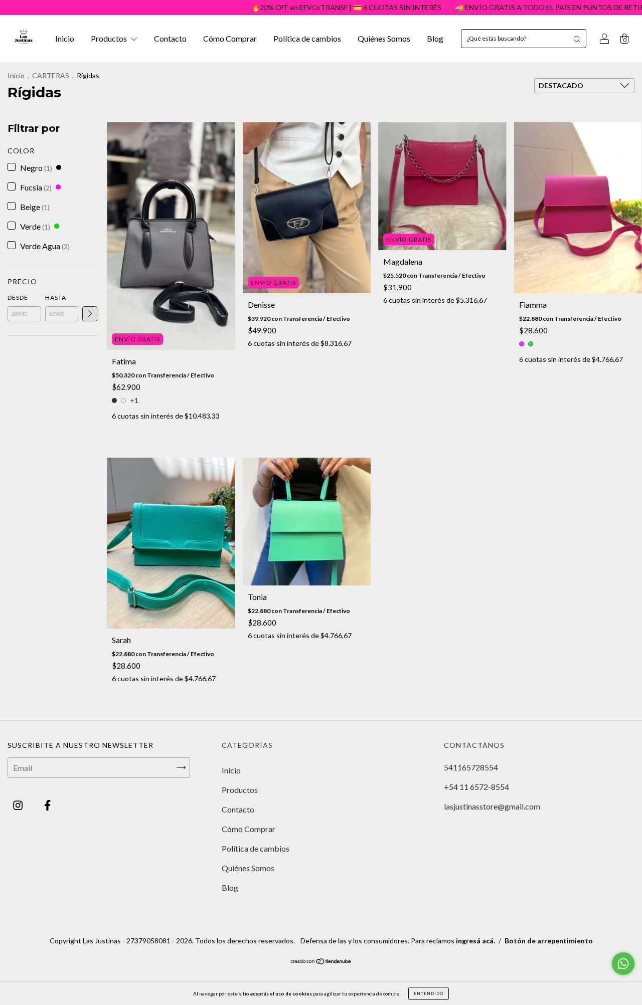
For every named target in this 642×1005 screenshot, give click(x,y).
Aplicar (89, 313)
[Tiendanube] (321, 961)
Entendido (428, 993)
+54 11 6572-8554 (476, 786)
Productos (109, 38)
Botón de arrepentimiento (549, 940)
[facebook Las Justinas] (47, 805)
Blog (435, 38)
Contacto (170, 38)
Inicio (64, 38)
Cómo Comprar (230, 38)
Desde (18, 297)
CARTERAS (50, 75)
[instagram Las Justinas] (19, 805)
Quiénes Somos (384, 38)
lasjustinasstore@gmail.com (492, 806)
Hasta (55, 297)
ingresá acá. (475, 940)
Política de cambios (307, 38)
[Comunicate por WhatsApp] (623, 963)
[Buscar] (576, 39)
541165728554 (471, 767)
